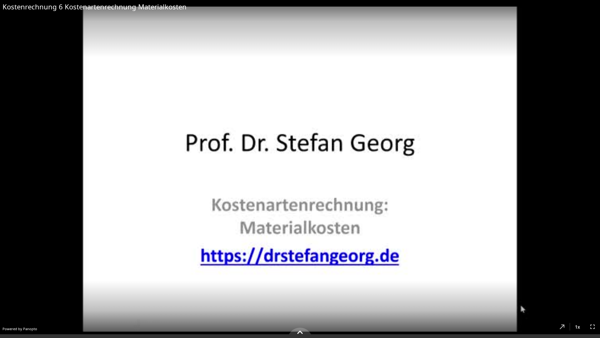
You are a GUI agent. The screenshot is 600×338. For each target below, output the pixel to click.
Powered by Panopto (19, 328)
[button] (562, 326)
